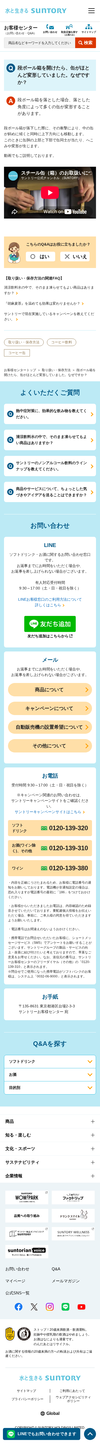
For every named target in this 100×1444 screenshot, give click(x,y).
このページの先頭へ (90, 1434)
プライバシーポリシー (27, 1399)
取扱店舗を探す (69, 33)
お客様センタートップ (20, 370)
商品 (9, 1121)
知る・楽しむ (18, 1135)
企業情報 (13, 1176)
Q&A (56, 1269)
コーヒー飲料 (61, 342)
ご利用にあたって (72, 1391)
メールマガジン (66, 1281)
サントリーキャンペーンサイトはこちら (48, 812)
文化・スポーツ (20, 1148)
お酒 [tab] (13, 1074)
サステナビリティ (22, 1162)
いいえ (80, 256)
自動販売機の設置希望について (49, 727)
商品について (49, 689)
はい (44, 256)
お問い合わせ (50, 32)
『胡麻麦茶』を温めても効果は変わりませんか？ (42, 303)
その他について (49, 745)
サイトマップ (89, 32)
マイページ (15, 1281)
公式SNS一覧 (17, 1293)
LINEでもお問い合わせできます (47, 1433)
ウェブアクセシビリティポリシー (73, 1399)
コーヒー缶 (17, 353)
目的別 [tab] (14, 1087)
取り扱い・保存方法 (56, 370)
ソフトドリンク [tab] (22, 1061)
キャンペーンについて (49, 708)
